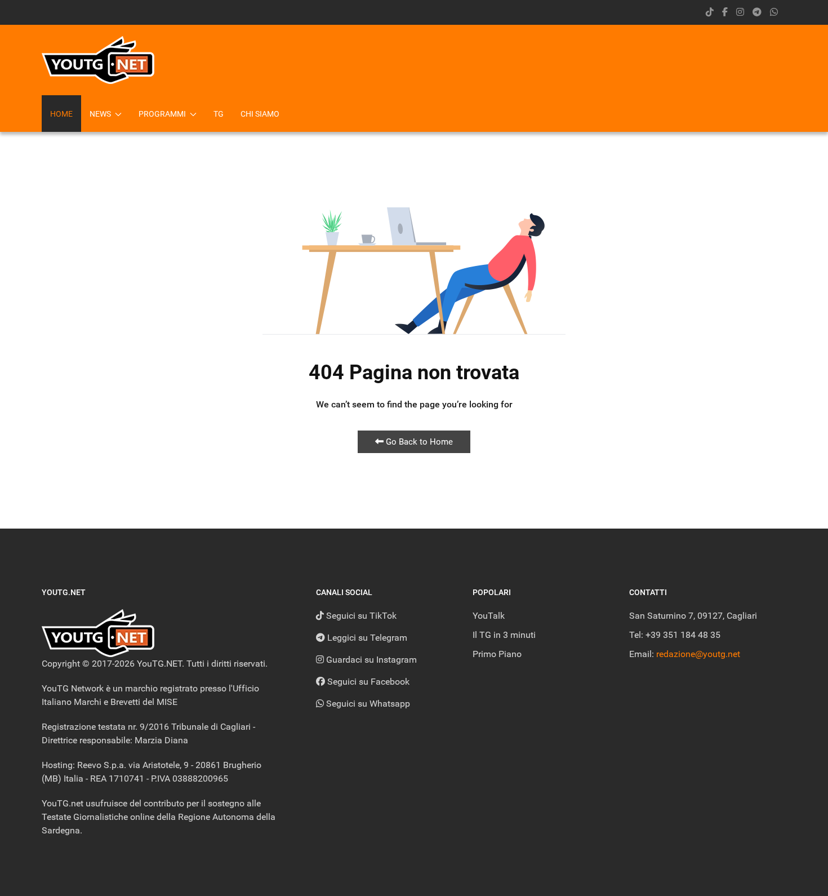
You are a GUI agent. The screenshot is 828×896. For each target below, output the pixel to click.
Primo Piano (497, 654)
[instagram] (740, 12)
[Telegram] (757, 12)
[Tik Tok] (710, 12)
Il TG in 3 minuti (504, 634)
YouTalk (489, 615)
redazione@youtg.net (698, 654)
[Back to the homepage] (98, 60)
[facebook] (725, 12)
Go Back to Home (418, 442)
